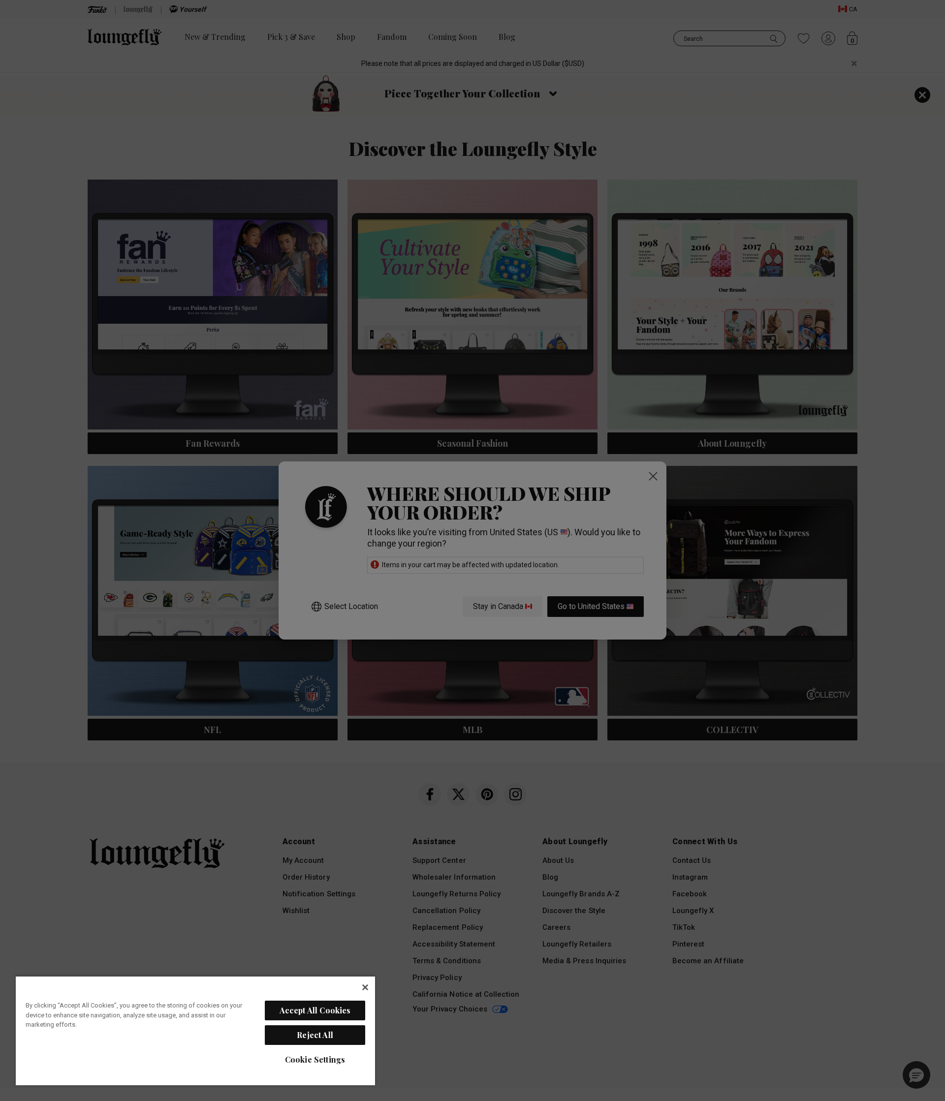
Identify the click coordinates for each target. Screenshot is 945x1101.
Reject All (315, 1035)
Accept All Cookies (315, 1010)
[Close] (365, 987)
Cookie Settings (315, 1059)
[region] (195, 1030)
